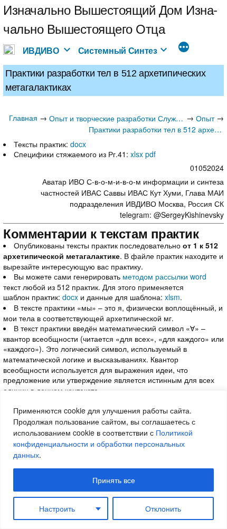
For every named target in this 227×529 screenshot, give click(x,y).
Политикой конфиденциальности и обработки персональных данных (103, 443)
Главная (23, 117)
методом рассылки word (164, 276)
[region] (113, 459)
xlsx (136, 154)
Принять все (113, 480)
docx (78, 144)
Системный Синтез (117, 50)
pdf (150, 154)
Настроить (57, 508)
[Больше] (183, 48)
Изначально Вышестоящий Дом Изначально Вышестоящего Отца (110, 18)
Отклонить (163, 508)
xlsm (172, 297)
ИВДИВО (41, 50)
